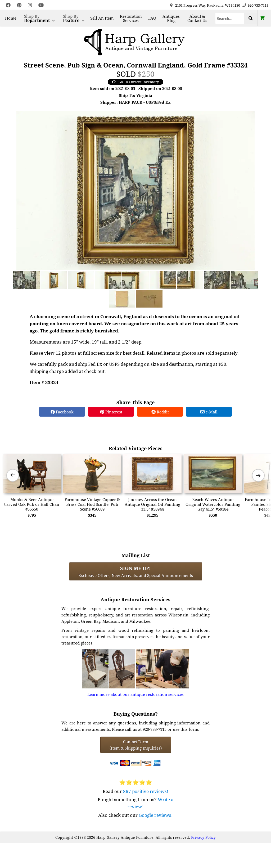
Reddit (162, 411)
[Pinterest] (19, 5)
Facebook (64, 411)
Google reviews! (156, 815)
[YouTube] (41, 5)
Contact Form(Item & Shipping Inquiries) (136, 745)
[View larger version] (135, 190)
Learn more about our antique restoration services (135, 694)
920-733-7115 (258, 5)
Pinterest (113, 411)
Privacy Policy (203, 837)
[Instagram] (30, 5)
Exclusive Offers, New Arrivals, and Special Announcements (135, 571)
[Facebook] (8, 5)
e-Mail (211, 411)
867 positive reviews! (145, 791)
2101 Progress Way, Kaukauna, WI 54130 (207, 5)
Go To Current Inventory (139, 81)
